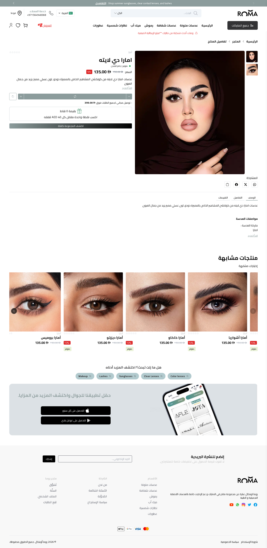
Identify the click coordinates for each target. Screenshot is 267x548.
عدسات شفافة (148, 490)
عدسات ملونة (149, 484)
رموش (153, 496)
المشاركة (252, 178)
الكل (119, 13)
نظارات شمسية (148, 508)
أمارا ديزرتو (124, 337)
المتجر (236, 41)
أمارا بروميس (60, 337)
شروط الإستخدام (249, 542)
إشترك (49, 459)
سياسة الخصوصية (230, 542)
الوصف (252, 197)
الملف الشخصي (47, 496)
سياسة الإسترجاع (97, 502)
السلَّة (53, 490)
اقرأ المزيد (127, 88)
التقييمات (223, 197)
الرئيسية (252, 41)
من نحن (102, 484)
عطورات (152, 513)
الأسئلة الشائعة (98, 490)
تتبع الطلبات (50, 502)
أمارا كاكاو (185, 337)
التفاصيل (100, 3)
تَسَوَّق (53, 484)
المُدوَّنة (102, 496)
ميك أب (152, 502)
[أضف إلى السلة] (226, 302)
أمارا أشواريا (247, 337)
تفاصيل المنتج (217, 41)
